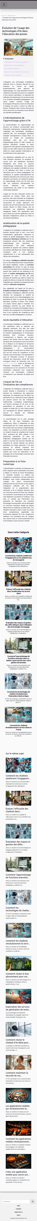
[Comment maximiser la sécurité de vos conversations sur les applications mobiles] (18, 1062)
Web (18, 1206)
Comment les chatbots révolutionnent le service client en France (18, 727)
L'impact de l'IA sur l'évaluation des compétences (17, 72)
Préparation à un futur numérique (12, 75)
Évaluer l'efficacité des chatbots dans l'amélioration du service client (18, 591)
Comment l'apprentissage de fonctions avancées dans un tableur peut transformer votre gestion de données (18, 659)
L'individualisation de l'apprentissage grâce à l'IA (16, 62)
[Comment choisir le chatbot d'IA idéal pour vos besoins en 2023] (18, 1029)
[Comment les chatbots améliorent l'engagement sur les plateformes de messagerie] (18, 545)
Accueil (3, 15)
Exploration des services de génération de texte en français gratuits (17, 1010)
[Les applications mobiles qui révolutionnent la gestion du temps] (18, 1095)
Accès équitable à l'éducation (11, 68)
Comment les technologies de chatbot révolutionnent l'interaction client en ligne (18, 694)
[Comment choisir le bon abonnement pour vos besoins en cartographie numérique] (18, 963)
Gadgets (18, 1209)
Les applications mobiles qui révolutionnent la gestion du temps (18, 1109)
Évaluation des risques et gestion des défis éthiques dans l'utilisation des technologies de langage (18, 625)
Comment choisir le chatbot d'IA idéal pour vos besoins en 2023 (17, 1043)
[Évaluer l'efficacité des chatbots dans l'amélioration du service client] (18, 578)
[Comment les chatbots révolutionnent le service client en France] (18, 715)
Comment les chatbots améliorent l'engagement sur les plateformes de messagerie (18, 558)
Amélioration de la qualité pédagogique (14, 65)
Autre (18, 1215)
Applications (12, 15)
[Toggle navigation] (4, 4)
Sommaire (9, 59)
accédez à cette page (10, 363)
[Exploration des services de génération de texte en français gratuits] (18, 996)
